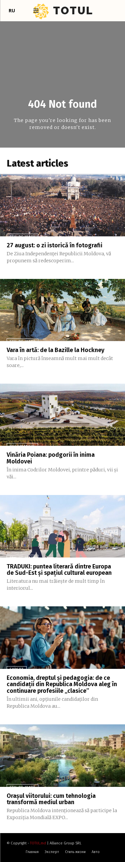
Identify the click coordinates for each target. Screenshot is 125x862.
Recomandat (22, 446)
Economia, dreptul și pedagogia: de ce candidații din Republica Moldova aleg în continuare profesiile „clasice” (62, 684)
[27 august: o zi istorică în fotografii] (62, 205)
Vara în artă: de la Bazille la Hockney (55, 350)
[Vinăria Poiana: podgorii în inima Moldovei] (62, 415)
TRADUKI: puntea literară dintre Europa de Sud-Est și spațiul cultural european (59, 570)
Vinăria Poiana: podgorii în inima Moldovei (51, 458)
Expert (17, 669)
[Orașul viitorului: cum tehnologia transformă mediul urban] (62, 755)
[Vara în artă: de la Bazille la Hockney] (62, 310)
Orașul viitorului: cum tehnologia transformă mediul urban (51, 799)
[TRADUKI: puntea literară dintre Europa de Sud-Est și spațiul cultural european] (62, 526)
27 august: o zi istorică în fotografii (54, 245)
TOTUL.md (38, 843)
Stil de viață (22, 237)
